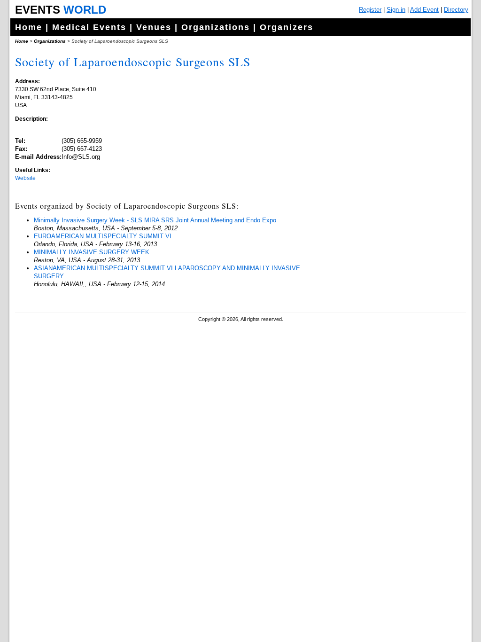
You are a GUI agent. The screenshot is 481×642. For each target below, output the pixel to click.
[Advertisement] (393, 235)
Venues (153, 27)
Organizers (286, 27)
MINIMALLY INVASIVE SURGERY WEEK (91, 252)
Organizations (215, 27)
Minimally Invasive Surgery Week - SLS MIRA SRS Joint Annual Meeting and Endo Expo (155, 220)
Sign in (396, 9)
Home (28, 27)
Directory (456, 9)
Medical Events (89, 27)
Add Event (424, 9)
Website (25, 178)
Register (370, 9)
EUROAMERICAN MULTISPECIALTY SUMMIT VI (102, 236)
